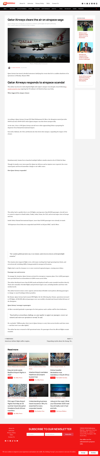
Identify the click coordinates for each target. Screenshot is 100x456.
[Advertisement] (39, 107)
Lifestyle (54, 8)
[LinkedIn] (92, 3)
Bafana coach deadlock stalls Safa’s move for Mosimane (83, 35)
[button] (7, 9)
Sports (30, 8)
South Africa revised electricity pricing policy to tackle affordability (85, 78)
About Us (22, 3)
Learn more (39, 453)
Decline (93, 453)
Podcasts (80, 8)
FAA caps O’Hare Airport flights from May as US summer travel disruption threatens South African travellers (17, 406)
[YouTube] (96, 3)
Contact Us (55, 3)
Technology (68, 8)
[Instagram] (87, 3)
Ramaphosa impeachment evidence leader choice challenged (84, 57)
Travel (61, 8)
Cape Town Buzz (45, 8)
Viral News (12, 8)
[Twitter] (85, 3)
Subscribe (68, 434)
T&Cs (48, 3)
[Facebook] (82, 3)
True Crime (37, 8)
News (5, 8)
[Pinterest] (94, 3)
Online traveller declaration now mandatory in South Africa (59, 372)
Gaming (74, 8)
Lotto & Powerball (22, 8)
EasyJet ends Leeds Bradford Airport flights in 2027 (17, 372)
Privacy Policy (40, 3)
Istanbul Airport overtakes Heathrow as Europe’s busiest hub (38, 374)
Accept (83, 453)
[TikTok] (89, 3)
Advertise (30, 3)
